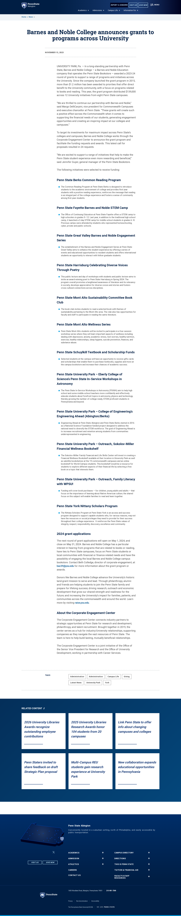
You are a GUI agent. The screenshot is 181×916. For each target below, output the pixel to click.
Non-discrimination (82, 901)
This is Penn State (124, 864)
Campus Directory (124, 853)
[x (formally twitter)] (54, 852)
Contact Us (74, 875)
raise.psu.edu (82, 602)
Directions (120, 858)
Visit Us (133, 5)
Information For (130, 10)
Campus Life (113, 10)
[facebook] (37, 852)
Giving (127, 676)
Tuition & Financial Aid (126, 870)
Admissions (97, 10)
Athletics (73, 864)
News (31, 17)
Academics (82, 10)
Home (24, 17)
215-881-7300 (111, 891)
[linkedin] (43, 852)
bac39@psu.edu (65, 566)
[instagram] (32, 852)
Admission (73, 858)
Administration (77, 676)
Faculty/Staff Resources (121, 877)
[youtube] (48, 852)
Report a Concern (119, 5)
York (107, 683)
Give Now (143, 5)
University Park (93, 683)
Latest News (76, 683)
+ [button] (103, 852)
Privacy (70, 901)
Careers (72, 870)
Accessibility (95, 901)
